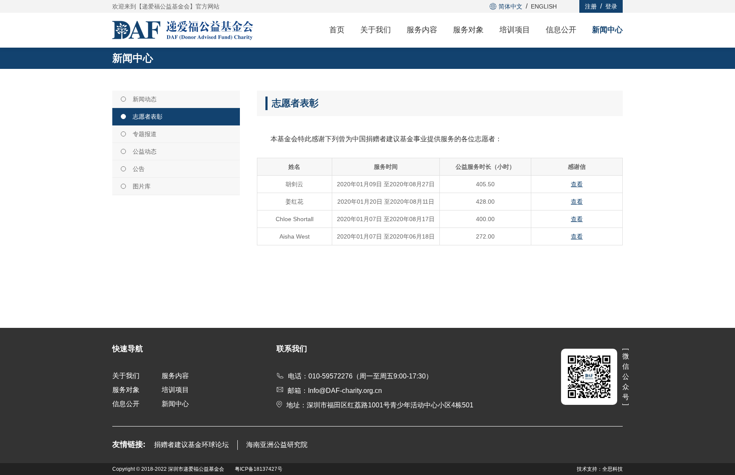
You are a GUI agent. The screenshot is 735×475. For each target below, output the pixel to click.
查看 (577, 184)
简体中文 (510, 6)
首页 (337, 30)
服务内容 (422, 30)
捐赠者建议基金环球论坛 (191, 444)
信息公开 (561, 30)
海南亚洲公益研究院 (277, 444)
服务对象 (468, 30)
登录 (611, 6)
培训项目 (514, 30)
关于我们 (375, 30)
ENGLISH (544, 6)
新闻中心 (607, 30)
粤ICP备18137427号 (258, 469)
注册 (591, 6)
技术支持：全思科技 (600, 469)
